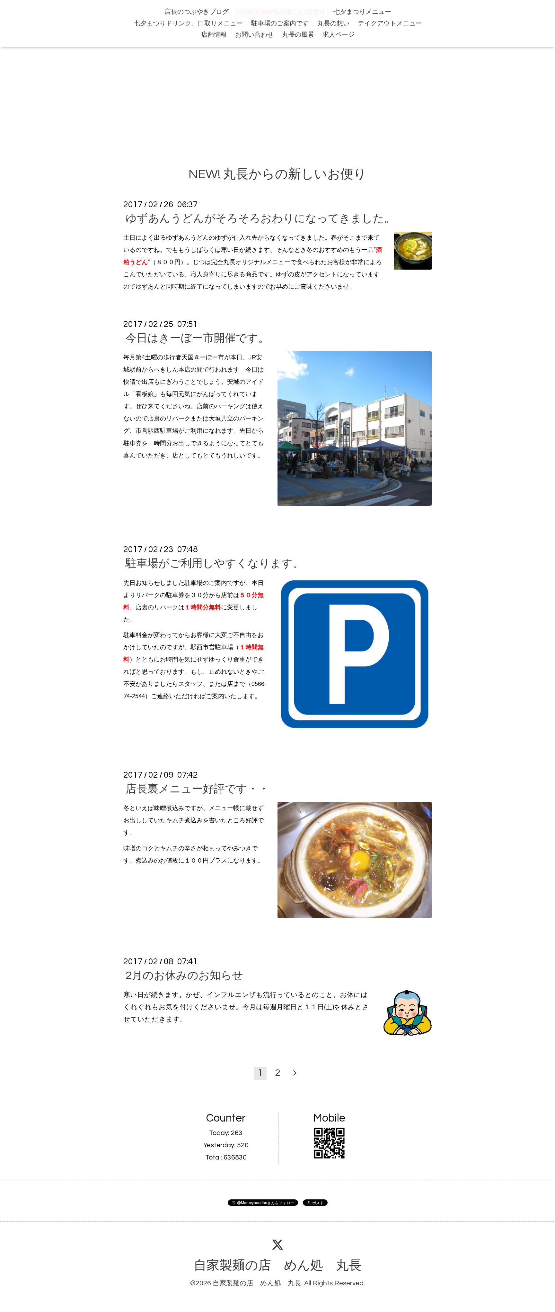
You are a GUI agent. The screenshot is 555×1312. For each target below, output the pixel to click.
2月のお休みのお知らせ (184, 975)
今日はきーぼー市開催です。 (197, 338)
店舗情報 (214, 35)
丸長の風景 (298, 35)
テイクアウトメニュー (390, 23)
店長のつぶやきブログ (196, 12)
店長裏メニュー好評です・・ (197, 789)
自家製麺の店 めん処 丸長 (278, 1265)
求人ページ (338, 35)
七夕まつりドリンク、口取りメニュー (188, 23)
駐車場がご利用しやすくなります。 (215, 563)
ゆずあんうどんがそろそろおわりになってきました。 (260, 218)
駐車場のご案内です (280, 23)
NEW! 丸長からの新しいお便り (281, 12)
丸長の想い (333, 23)
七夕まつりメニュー (362, 12)
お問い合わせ (254, 35)
